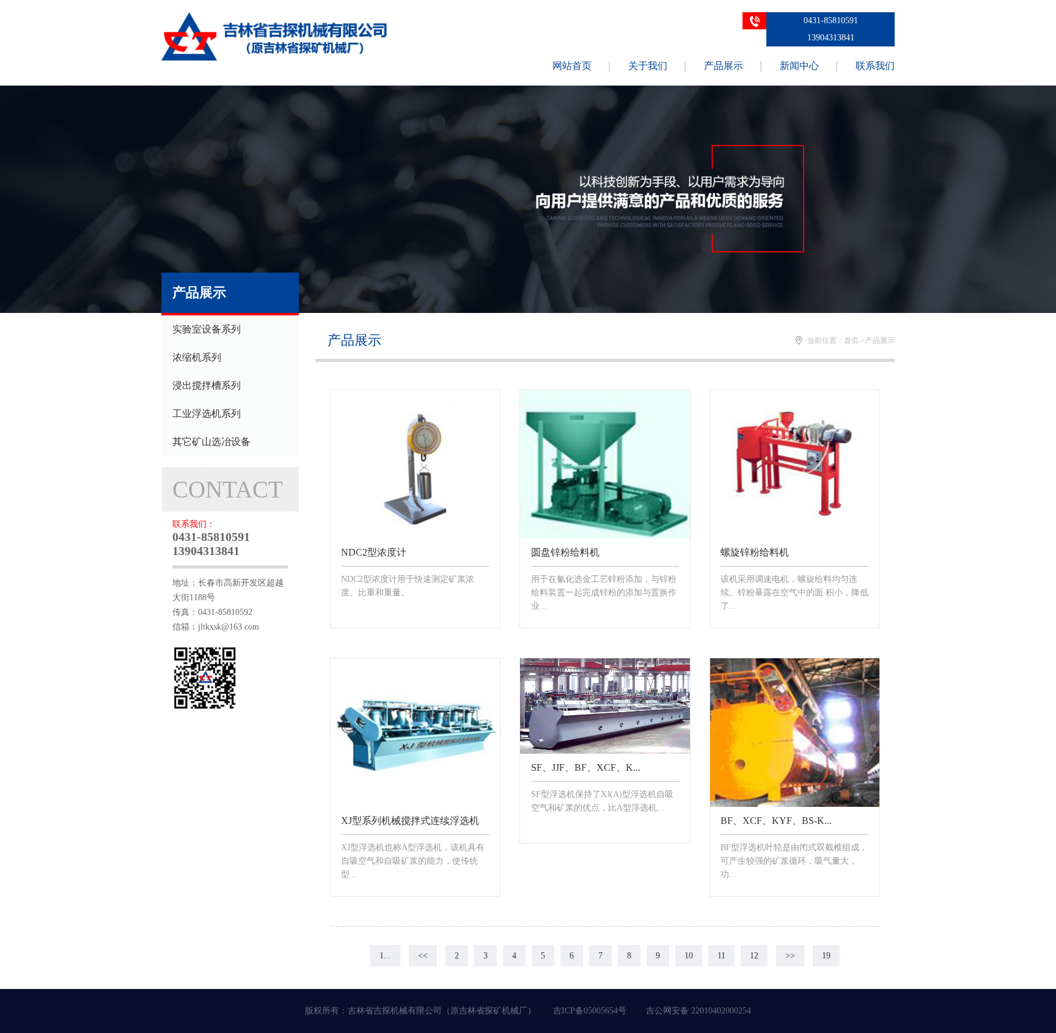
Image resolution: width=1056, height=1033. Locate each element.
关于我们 (647, 66)
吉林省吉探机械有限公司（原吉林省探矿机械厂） (442, 1010)
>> (790, 955)
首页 (851, 340)
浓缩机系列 (196, 357)
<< (423, 955)
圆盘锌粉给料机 (565, 552)
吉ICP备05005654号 (589, 1010)
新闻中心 (799, 66)
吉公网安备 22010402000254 (698, 1010)
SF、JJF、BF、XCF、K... (585, 767)
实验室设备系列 (206, 329)
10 (688, 955)
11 (721, 955)
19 (826, 955)
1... (385, 955)
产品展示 (723, 66)
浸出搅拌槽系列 (206, 385)
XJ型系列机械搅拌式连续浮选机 (410, 820)
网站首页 (572, 66)
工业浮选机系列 (206, 413)
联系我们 (875, 66)
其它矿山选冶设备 (211, 441)
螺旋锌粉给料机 (755, 552)
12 (754, 955)
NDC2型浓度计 (373, 552)
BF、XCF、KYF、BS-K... (776, 820)
